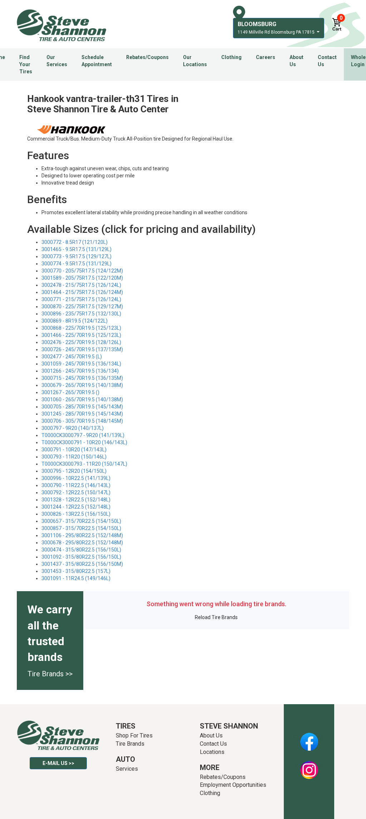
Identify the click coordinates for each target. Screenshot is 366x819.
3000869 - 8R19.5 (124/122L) (74, 321)
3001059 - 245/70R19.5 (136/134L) (81, 364)
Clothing (231, 57)
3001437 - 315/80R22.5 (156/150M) (82, 564)
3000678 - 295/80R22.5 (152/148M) (82, 542)
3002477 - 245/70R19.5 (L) (71, 356)
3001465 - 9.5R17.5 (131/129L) (76, 249)
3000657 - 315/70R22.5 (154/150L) (81, 521)
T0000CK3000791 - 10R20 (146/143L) (84, 442)
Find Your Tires (25, 64)
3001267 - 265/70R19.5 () (70, 392)
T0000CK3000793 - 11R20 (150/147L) (84, 464)
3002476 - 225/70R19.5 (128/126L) (81, 342)
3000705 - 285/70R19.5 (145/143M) (82, 407)
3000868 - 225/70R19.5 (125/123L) (81, 328)
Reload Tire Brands (216, 617)
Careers (265, 57)
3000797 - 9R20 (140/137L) (72, 428)
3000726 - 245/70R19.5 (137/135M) (82, 349)
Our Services (56, 60)
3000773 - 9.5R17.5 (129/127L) (76, 256)
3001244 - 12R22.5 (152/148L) (75, 507)
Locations (212, 752)
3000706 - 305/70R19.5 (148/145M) (82, 421)
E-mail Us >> (58, 763)
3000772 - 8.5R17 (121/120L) (74, 242)
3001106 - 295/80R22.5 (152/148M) (82, 535)
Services (127, 768)
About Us (296, 60)
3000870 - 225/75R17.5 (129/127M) (82, 306)
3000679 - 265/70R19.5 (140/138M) (82, 385)
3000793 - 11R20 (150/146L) (74, 457)
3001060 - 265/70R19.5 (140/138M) (82, 399)
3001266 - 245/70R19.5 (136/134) (80, 371)
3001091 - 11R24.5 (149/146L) (75, 578)
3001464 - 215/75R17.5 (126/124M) (82, 292)
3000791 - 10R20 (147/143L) (74, 449)
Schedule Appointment (96, 60)
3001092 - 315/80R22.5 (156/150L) (81, 557)
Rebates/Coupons (147, 57)
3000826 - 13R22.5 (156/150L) (75, 514)
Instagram (309, 766)
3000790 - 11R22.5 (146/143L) (75, 485)
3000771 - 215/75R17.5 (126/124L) (81, 299)
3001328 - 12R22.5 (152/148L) (75, 499)
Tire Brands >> (50, 674)
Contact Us (327, 60)
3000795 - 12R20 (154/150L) (74, 471)
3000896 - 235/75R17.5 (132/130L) (81, 314)
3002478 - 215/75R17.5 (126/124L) (81, 285)
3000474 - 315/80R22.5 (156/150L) (81, 550)
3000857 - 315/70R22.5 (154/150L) (81, 528)
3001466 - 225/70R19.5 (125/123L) (81, 335)
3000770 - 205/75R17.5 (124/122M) (82, 271)
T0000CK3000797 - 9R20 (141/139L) (82, 435)
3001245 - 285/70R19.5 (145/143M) (82, 414)
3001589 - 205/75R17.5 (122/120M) (82, 278)
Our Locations (195, 60)
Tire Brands (130, 743)
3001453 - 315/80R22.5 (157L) (75, 571)
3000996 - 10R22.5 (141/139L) (75, 478)
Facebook (309, 738)
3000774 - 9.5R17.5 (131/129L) (76, 263)
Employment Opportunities (233, 784)
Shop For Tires (134, 735)
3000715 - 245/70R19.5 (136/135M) (82, 378)
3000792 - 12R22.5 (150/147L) (75, 492)
